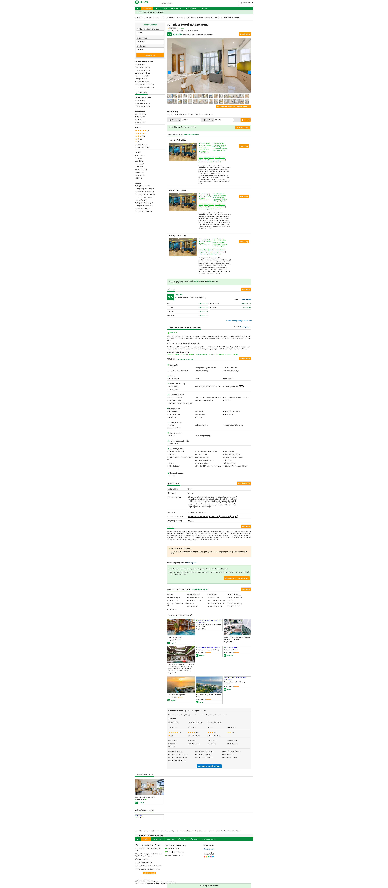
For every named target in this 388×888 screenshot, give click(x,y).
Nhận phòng (142, 38)
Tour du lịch (162, 9)
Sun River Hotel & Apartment (144, 797)
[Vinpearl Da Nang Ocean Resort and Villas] (209, 692)
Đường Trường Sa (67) (142, 81)
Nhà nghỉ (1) (139, 172)
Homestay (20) (140, 164)
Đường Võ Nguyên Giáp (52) (144, 84)
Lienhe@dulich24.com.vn (175, 852)
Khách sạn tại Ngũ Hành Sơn (185, 17)
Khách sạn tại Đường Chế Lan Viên (207, 17)
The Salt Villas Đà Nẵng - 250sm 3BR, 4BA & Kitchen (208, 625)
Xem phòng (246, 289)
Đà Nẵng (147, 9)
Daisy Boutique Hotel (175, 637)
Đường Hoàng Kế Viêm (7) (143, 211)
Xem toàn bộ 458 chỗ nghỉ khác (209, 766)
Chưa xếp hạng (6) (141, 145)
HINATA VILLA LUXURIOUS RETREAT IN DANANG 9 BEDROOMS (237, 638)
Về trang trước (210, 839)
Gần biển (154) (140, 64)
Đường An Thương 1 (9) (143, 209)
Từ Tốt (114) (139, 120)
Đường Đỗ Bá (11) (141, 200)
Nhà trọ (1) (138, 178)
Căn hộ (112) (139, 161)
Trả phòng (142, 46)
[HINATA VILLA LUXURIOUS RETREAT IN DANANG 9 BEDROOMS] (237, 635)
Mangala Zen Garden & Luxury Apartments (234, 683)
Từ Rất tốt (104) (140, 117)
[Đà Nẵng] (138, 815)
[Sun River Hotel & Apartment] (149, 795)
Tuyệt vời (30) (172, 727)
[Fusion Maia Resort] (231, 647)
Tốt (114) (210, 727)
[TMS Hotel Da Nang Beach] (181, 692)
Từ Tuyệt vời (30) (140, 114)
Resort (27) (138, 158)
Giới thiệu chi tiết (149, 873)
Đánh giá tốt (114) (141, 79)
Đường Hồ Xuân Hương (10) (144, 203)
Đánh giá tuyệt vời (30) (142, 73)
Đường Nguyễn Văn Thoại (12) (145, 194)
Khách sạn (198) (140, 155)
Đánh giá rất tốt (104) (142, 76)
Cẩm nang (203, 9)
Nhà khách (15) (140, 175)
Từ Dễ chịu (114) (140, 123)
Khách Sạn (177, 9)
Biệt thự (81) (139, 167)
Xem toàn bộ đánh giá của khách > (240, 321)
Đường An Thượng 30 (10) (143, 206)
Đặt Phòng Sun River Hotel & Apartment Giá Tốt (233, 107)
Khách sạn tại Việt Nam (151, 17)
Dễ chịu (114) (231, 727)
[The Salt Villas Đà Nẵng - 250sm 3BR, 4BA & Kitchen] (209, 622)
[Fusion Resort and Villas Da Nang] (208, 647)
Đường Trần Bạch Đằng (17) (144, 87)
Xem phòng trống (244, 483)
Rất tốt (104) (192, 727)
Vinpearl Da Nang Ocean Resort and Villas (208, 696)
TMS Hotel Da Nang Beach (177, 695)
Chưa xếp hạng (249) (142, 147)
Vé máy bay (192, 9)
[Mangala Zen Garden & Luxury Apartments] (237, 679)
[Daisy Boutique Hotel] (181, 635)
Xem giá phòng (245, 34)
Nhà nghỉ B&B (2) (141, 169)
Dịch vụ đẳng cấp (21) (142, 70)
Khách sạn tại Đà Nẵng (167, 17)
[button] (167, 71)
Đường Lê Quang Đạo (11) (143, 197)
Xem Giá (247, 120)
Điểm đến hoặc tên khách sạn (148, 29)
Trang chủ (138, 17)
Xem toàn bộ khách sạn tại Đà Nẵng (151, 12)
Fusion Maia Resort (230, 650)
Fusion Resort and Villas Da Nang (207, 650)
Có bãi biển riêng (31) (142, 67)
